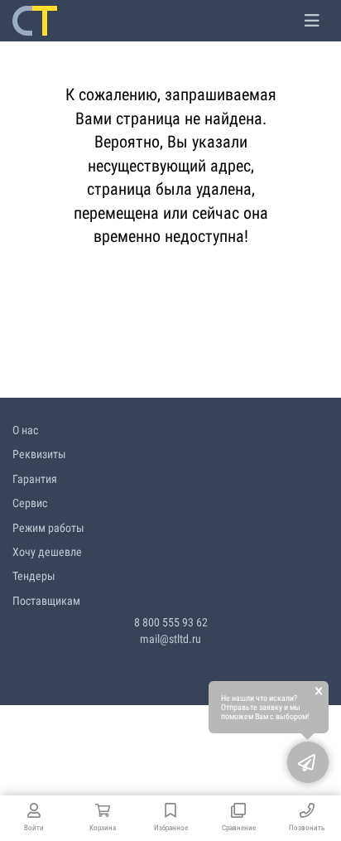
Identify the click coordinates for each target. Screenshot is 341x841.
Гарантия (34, 479)
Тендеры (33, 575)
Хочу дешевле (47, 551)
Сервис (29, 503)
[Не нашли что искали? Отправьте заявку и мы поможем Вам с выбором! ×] (308, 762)
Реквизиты (39, 454)
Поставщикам (46, 600)
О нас (25, 430)
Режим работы (48, 527)
